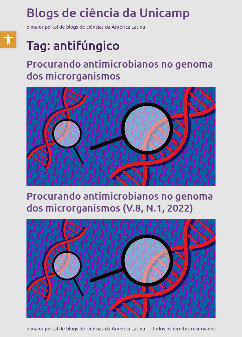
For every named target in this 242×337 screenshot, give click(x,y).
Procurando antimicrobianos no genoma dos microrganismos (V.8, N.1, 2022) (119, 202)
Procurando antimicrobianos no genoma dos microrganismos (119, 70)
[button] (8, 39)
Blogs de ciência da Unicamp (108, 12)
